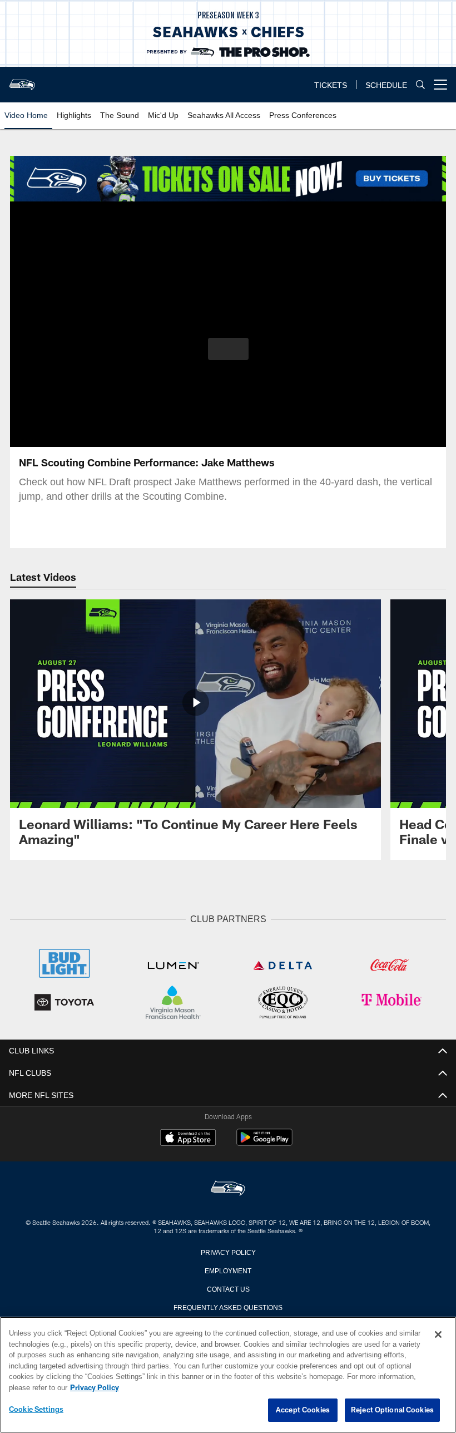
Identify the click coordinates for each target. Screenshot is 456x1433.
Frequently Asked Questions (228, 1305)
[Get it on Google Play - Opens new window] (264, 1141)
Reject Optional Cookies (392, 1410)
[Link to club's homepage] (22, 80)
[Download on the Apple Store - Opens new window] (188, 1137)
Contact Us (228, 1287)
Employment (228, 1269)
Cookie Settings (36, 1409)
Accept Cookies (303, 1410)
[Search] (420, 84)
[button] (228, 349)
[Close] (438, 1335)
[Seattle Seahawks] (228, 1188)
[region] (228, 1375)
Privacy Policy (228, 1250)
